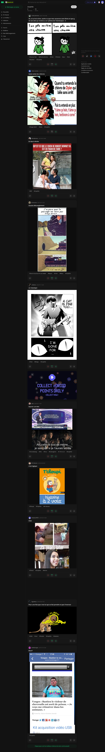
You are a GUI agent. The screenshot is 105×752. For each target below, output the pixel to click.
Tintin (56, 273)
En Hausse (6, 15)
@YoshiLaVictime (44, 57)
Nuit (69, 57)
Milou (61, 273)
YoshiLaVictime (35, 15)
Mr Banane (47, 506)
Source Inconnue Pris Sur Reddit (38, 273)
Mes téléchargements (9, 33)
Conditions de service (87, 70)
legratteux (34, 601)
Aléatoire (5, 20)
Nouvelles (6, 12)
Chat (4, 36)
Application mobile (86, 64)
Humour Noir (33, 57)
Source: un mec (34, 407)
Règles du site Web (86, 68)
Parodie (42, 636)
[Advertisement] (92, 26)
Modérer (5, 30)
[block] (74, 64)
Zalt (32, 403)
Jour (64, 57)
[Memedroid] (2, 2)
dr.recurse (34, 202)
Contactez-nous (85, 66)
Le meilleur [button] (6, 17)
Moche (45, 570)
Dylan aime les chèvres (37, 74)
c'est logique (33, 466)
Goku (41, 127)
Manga (36, 362)
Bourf (30, 651)
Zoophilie (39, 59)
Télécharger (12, 7)
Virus (45, 451)
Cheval (31, 570)
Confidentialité (85, 72)
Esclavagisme (53, 451)
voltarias (34, 285)
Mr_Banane (34, 463)
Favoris (5, 27)
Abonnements (7, 23)
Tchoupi (32, 506)
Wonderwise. (35, 138)
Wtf (31, 191)
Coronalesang (33, 451)
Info (41, 451)
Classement (6, 39)
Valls (31, 636)
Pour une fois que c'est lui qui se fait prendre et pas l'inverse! (50, 605)
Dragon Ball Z (33, 127)
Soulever (32, 59)
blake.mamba (35, 71)
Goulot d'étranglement (36, 205)
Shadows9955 (35, 517)
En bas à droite (34, 141)
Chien (52, 57)
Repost (50, 273)
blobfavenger (35, 647)
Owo (30, 521)
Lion (36, 636)
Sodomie (56, 636)
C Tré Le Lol (62, 451)
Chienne (58, 57)
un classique (33, 288)
